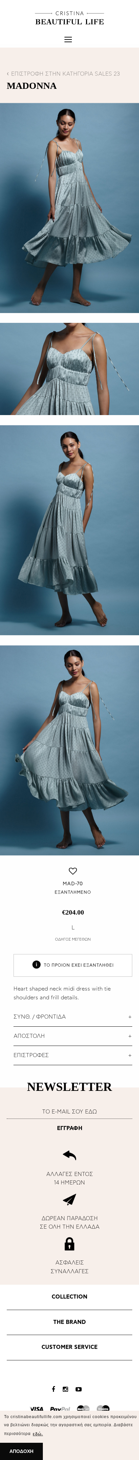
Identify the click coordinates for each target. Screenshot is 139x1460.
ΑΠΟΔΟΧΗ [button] (21, 1451)
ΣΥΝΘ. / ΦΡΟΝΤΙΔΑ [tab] (39, 1017)
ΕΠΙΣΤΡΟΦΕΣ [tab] (31, 1055)
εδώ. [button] (38, 1434)
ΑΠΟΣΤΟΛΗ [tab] (29, 1036)
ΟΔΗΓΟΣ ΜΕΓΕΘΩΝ (73, 939)
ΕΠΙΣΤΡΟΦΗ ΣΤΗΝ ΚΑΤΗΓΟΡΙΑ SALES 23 (65, 74)
